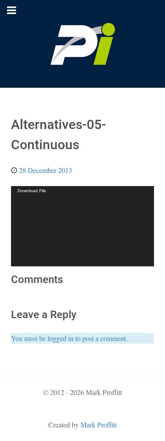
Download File (32, 190)
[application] (82, 226)
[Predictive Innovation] (82, 44)
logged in (60, 338)
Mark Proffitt (99, 424)
